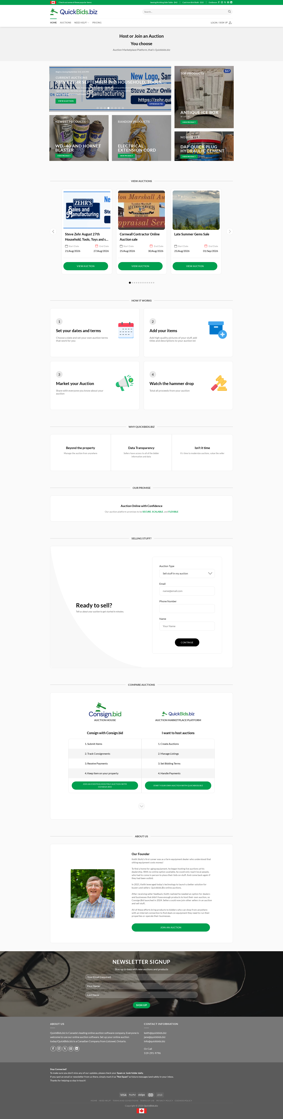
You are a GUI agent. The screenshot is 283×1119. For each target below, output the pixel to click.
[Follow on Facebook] (219, 2)
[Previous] (53, 88)
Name (162, 618)
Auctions (65, 22)
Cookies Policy (183, 1100)
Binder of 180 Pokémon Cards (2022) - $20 (184, 2)
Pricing (96, 22)
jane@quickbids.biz (154, 1036)
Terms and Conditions (125, 1100)
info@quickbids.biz (154, 1041)
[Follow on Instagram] (222, 2)
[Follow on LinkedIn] (231, 2)
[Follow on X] (225, 2)
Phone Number (168, 601)
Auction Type (166, 566)
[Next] (167, 88)
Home (53, 22)
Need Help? (80, 22)
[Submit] (229, 12)
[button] (130, 283)
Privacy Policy (164, 1100)
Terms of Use (147, 1100)
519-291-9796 (152, 1053)
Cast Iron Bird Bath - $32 (103, 2)
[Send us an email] (228, 2)
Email (162, 583)
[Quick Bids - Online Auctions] (78, 12)
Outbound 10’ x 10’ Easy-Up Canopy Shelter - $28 (140, 2)
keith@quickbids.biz (155, 1032)
